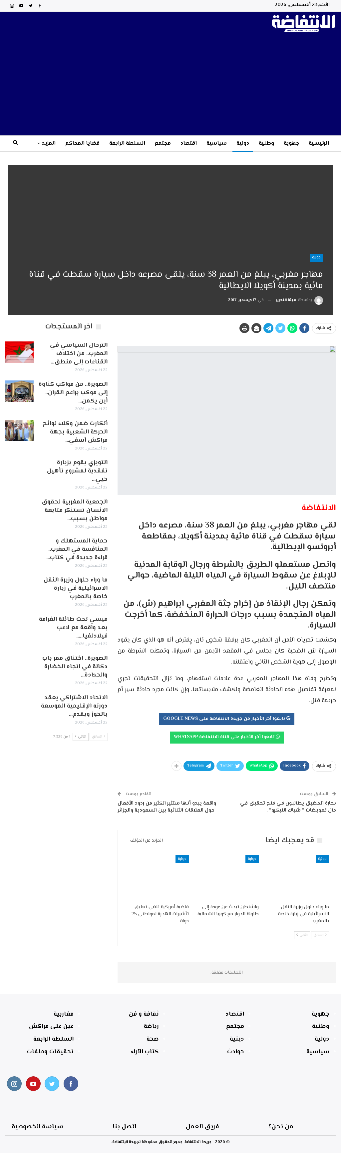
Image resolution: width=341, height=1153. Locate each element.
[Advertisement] (170, 85)
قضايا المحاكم (82, 143)
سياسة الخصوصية (37, 1127)
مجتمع (163, 143)
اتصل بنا (124, 1127)
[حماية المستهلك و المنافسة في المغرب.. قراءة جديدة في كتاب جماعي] (19, 547)
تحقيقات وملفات (50, 1052)
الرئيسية (319, 143)
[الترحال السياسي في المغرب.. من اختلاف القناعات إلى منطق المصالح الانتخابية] (19, 352)
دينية (237, 1039)
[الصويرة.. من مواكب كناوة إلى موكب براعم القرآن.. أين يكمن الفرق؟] (19, 391)
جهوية (291, 143)
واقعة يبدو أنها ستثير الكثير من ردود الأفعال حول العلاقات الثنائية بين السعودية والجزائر (167, 807)
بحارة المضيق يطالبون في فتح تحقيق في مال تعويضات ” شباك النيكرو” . (288, 807)
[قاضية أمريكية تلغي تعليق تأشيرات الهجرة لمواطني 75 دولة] (157, 877)
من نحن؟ (280, 1127)
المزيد (49, 143)
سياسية (216, 143)
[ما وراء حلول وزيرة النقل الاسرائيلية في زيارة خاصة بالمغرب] (297, 877)
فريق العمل (202, 1127)
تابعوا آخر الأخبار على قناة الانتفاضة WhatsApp (225, 737)
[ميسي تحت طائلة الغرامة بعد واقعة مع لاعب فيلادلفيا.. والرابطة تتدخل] (19, 626)
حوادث (235, 1052)
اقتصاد (188, 143)
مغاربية (64, 1014)
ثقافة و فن (144, 1014)
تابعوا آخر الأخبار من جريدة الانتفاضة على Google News (224, 719)
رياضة (151, 1026)
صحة (153, 1039)
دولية (242, 143)
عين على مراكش (51, 1026)
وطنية (266, 143)
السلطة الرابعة (127, 143)
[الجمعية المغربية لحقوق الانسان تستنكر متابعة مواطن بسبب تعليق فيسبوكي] (19, 508)
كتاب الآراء (145, 1052)
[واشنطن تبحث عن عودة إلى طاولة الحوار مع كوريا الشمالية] (227, 877)
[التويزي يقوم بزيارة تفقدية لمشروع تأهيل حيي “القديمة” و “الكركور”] (19, 469)
